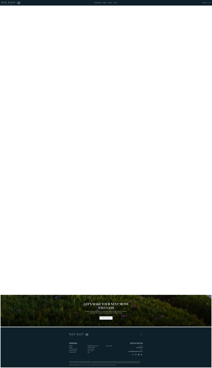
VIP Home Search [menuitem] (73, 349)
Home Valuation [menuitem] (73, 350)
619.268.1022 (139, 347)
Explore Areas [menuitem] (97, 2)
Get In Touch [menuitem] (91, 350)
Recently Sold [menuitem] (72, 352)
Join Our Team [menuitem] (91, 349)
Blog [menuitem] (89, 352)
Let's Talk (205, 2)
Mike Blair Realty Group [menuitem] (93, 345)
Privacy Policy (83, 365)
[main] (106, 148)
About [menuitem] (115, 2)
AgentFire (114, 365)
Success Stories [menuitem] (91, 347)
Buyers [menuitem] (110, 2)
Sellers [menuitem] (104, 2)
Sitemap (88, 365)
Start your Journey (106, 317)
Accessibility (92, 365)
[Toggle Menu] (209, 2)
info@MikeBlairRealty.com (135, 351)
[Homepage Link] (10, 2)
